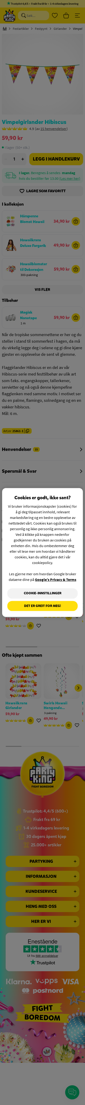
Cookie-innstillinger (42, 593)
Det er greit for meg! (42, 606)
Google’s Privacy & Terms (55, 579)
